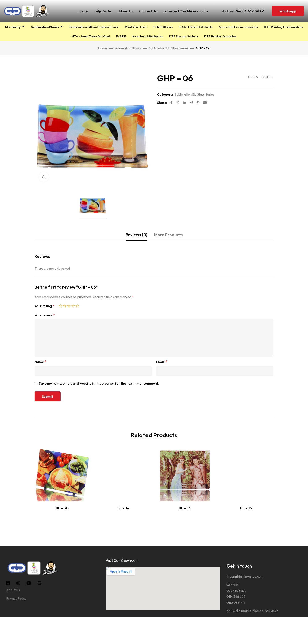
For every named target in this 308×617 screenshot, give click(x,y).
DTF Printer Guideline (220, 36)
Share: (162, 102)
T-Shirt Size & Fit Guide (196, 27)
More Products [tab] (168, 234)
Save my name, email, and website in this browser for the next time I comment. (99, 383)
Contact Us (148, 11)
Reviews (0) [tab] (136, 234)
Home (83, 11)
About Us (126, 11)
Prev (254, 77)
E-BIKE (121, 36)
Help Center (103, 11)
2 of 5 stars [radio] (65, 305)
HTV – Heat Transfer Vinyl (91, 36)
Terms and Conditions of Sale (185, 11)
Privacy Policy (16, 598)
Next (266, 77)
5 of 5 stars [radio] (77, 305)
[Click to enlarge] (44, 177)
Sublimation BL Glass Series (168, 48)
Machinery (13, 27)
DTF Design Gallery (183, 36)
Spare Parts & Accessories (238, 27)
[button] (288, 11)
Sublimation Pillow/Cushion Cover (94, 27)
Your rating (44, 306)
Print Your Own (135, 27)
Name (40, 362)
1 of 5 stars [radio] (60, 305)
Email (161, 362)
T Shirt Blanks (163, 27)
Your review (45, 315)
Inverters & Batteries (147, 36)
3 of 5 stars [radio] (69, 305)
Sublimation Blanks (45, 27)
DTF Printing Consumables (283, 27)
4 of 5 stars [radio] (73, 305)
